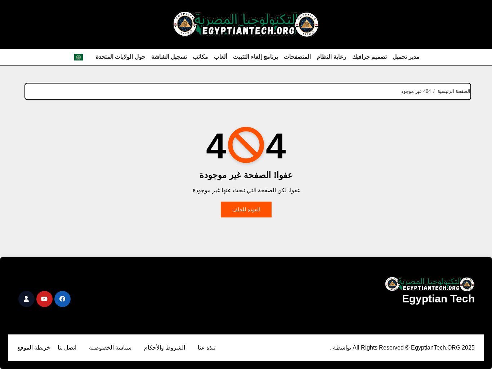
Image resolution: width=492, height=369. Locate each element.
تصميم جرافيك (369, 57)
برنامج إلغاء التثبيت (255, 57)
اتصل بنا (67, 348)
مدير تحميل (406, 57)
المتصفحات (297, 57)
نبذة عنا (206, 348)
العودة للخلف (246, 209)
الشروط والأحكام (164, 348)
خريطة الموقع (33, 348)
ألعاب (220, 57)
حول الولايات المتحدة (121, 57)
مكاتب (200, 57)
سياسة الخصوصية (110, 348)
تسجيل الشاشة (169, 57)
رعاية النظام (331, 57)
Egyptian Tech (438, 299)
